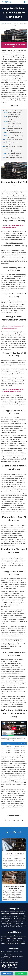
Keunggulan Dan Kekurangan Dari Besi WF (14, 129)
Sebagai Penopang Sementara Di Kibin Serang (15, 122)
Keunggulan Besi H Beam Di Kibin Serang (15, 150)
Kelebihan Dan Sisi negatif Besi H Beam (14, 147)
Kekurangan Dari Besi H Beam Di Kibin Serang (14, 154)
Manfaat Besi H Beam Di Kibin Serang (14, 143)
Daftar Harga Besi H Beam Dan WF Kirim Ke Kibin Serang (15, 158)
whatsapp (22, 974)
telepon (8, 974)
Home (2, 23)
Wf (5, 23)
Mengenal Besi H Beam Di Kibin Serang (14, 140)
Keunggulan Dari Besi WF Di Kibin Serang (15, 136)
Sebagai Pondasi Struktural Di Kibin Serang (15, 126)
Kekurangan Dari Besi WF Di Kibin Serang (15, 133)
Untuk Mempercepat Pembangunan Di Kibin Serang (14, 117)
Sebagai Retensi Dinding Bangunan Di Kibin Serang (15, 113)
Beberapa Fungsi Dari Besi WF (14, 111)
